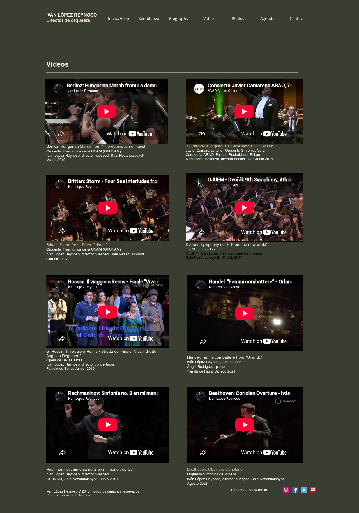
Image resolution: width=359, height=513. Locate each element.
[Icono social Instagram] (286, 490)
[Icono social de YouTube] (313, 490)
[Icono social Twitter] (304, 490)
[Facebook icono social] (295, 490)
